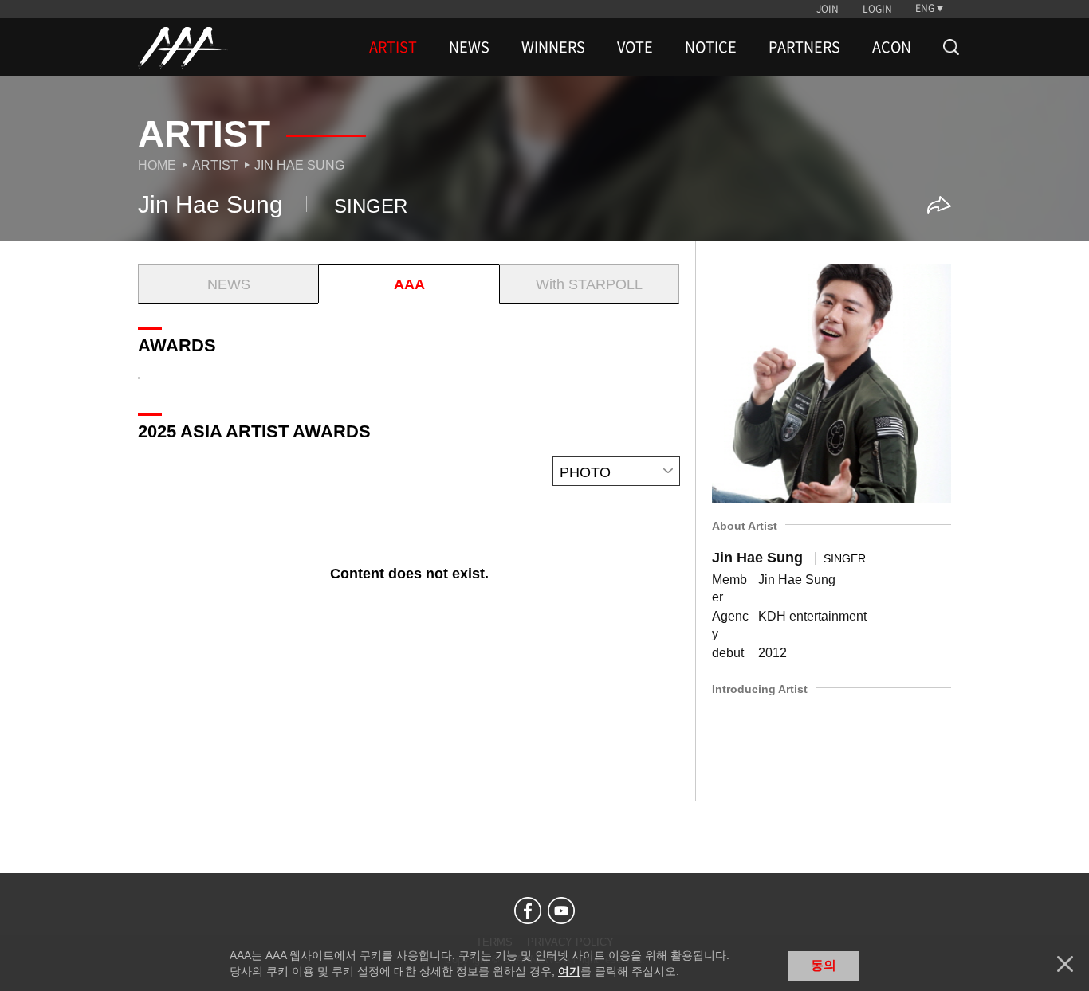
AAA (409, 284)
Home (157, 165)
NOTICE (711, 47)
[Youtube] (561, 910)
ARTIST (393, 47)
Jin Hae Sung (299, 165)
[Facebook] (527, 910)
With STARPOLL (589, 284)
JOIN (827, 9)
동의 (823, 965)
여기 (569, 971)
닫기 (1065, 964)
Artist (215, 165)
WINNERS (553, 47)
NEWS (469, 47)
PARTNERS (804, 47)
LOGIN (877, 9)
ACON (891, 47)
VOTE (635, 47)
